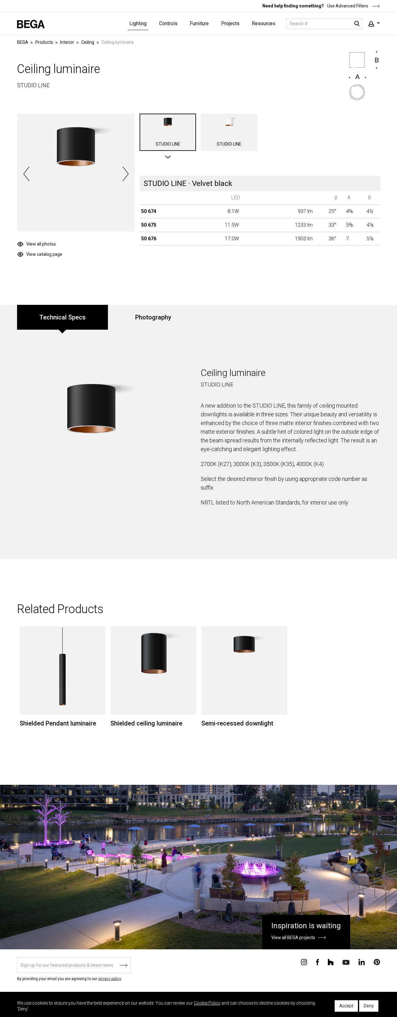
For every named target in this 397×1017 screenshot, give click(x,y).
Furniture (199, 23)
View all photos (41, 244)
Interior (67, 42)
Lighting (138, 23)
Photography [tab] (153, 317)
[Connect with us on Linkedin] (362, 961)
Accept (346, 1005)
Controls (168, 23)
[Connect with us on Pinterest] (377, 961)
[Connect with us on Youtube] (346, 962)
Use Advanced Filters (347, 5)
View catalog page (44, 254)
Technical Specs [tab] (62, 317)
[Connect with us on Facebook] (317, 961)
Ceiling (87, 42)
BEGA (22, 42)
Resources (263, 23)
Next (125, 174)
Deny (369, 1005)
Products (44, 42)
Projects (230, 23)
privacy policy (109, 979)
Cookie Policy (207, 1003)
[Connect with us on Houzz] (330, 961)
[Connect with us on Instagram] (304, 961)
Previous (26, 174)
